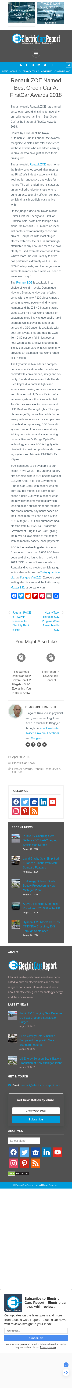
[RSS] (21, 65)
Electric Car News (23, 762)
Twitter (30, 733)
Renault (38, 768)
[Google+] (39, 744)
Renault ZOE (38, 164)
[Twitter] (45, 65)
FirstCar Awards (22, 768)
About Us (15, 71)
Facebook (53, 733)
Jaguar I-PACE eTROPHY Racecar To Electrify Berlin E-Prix (21, 621)
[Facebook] (27, 65)
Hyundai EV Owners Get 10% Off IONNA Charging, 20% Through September (41, 926)
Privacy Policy (31, 71)
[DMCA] (18, 1174)
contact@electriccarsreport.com (40, 1085)
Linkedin (40, 733)
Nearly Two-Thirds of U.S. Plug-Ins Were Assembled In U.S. (51, 621)
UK (14, 772)
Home (5, 71)
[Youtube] (51, 65)
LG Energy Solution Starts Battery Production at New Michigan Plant (39, 885)
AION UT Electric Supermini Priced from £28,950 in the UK (41, 906)
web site (53, 728)
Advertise (46, 71)
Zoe (20, 772)
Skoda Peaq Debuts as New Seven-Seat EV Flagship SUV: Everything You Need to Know (21, 682)
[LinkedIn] (39, 65)
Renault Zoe (52, 768)
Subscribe (36, 1119)
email (43, 728)
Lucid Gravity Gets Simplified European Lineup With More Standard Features (41, 863)
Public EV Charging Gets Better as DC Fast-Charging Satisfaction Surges (40, 840)
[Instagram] (33, 65)
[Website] (28, 744)
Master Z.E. (18, 587)
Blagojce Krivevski (41, 707)
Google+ (36, 738)
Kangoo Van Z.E (30, 577)
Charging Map (62, 71)
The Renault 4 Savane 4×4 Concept (50, 676)
